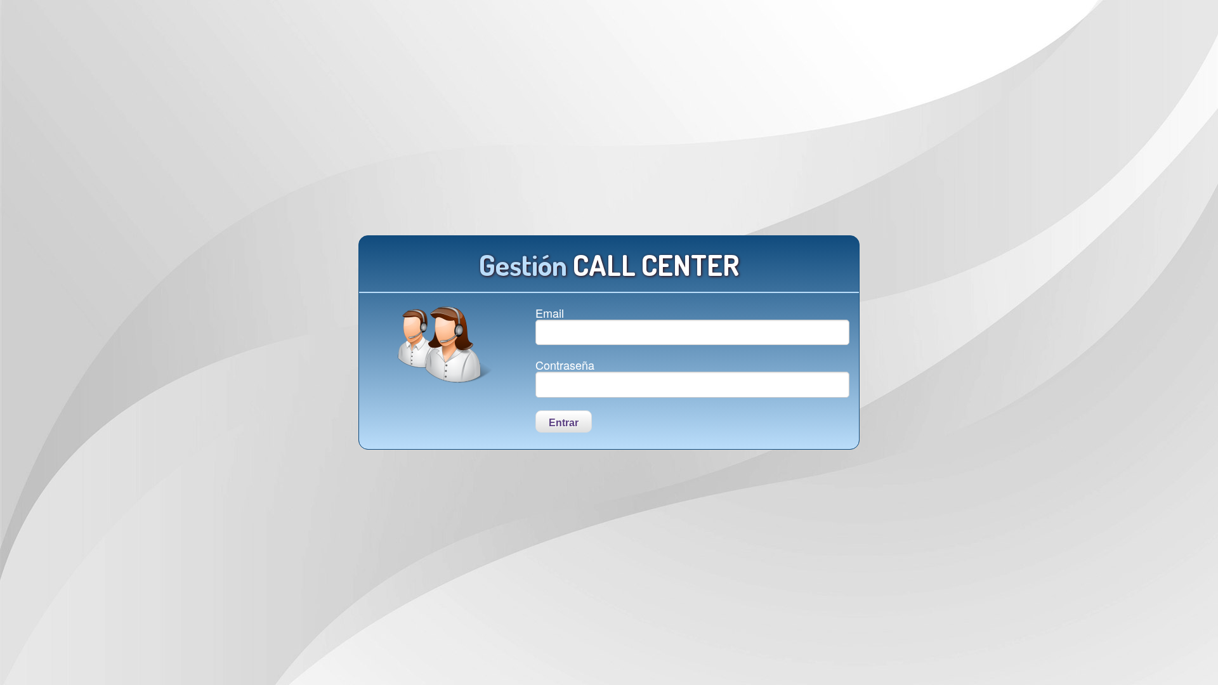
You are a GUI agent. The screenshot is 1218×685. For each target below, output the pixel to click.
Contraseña (564, 365)
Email (549, 313)
